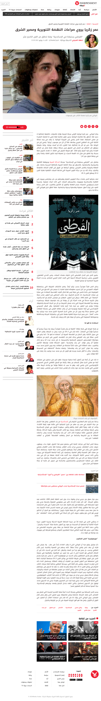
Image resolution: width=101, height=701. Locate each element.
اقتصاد (72, 9)
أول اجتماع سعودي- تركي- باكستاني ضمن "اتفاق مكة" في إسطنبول (17, 263)
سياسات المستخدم (58, 671)
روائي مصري (78, 607)
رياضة (49, 9)
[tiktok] (71, 675)
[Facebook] (81, 675)
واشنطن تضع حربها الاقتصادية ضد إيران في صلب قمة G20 (14, 182)
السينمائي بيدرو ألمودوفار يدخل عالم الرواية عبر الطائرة (52, 637)
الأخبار (94, 9)
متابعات (20, 166)
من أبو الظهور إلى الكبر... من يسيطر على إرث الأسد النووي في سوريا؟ (16, 279)
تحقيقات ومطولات (31, 9)
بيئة (21, 200)
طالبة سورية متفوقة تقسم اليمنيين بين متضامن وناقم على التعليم (17, 216)
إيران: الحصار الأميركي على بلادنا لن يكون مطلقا (17, 224)
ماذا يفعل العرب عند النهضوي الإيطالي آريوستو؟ (85, 658)
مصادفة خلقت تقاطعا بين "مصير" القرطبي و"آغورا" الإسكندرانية (61, 474)
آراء (79, 9)
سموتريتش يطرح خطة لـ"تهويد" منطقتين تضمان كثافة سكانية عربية (13, 193)
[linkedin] (73, 675)
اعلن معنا (61, 685)
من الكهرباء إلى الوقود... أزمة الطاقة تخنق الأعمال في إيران (13, 159)
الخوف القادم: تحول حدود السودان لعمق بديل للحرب (17, 232)
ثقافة (65, 9)
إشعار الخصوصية (59, 675)
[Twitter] (79, 675)
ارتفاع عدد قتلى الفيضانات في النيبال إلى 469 (33, 14)
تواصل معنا (61, 682)
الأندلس (60, 607)
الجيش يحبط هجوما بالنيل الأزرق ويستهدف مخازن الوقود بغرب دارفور (68, 14)
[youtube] (75, 675)
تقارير (20, 144)
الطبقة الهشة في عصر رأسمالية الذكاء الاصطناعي (52, 658)
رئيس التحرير (60, 678)
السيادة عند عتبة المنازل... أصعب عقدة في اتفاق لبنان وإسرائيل (16, 247)
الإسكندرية (64, 421)
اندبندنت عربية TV (15, 9)
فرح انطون (52, 607)
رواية (86, 607)
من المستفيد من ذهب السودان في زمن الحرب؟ (17, 240)
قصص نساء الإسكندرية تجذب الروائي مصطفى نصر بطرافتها (62, 486)
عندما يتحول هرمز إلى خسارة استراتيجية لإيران (14, 357)
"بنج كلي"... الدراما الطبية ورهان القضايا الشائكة (18, 271)
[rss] (69, 675)
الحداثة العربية (55, 162)
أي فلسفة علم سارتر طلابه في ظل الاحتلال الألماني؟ (83, 637)
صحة (42, 9)
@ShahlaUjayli (54, 40)
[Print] (81, 126)
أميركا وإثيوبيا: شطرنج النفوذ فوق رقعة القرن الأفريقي (17, 255)
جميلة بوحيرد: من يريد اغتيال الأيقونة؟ (14, 344)
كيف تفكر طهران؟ (17, 307)
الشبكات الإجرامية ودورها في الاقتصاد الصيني (14, 369)
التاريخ (95, 610)
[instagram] (77, 675)
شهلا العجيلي (77, 40)
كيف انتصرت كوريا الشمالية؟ (14, 331)
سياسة (86, 9)
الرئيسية (95, 23)
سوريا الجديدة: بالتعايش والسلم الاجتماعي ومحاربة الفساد (13, 320)
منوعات (57, 9)
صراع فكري (87, 610)
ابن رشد (44, 607)
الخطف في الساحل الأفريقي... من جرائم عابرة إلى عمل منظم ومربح (13, 148)
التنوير (79, 610)
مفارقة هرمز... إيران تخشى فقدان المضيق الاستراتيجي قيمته (17, 287)
